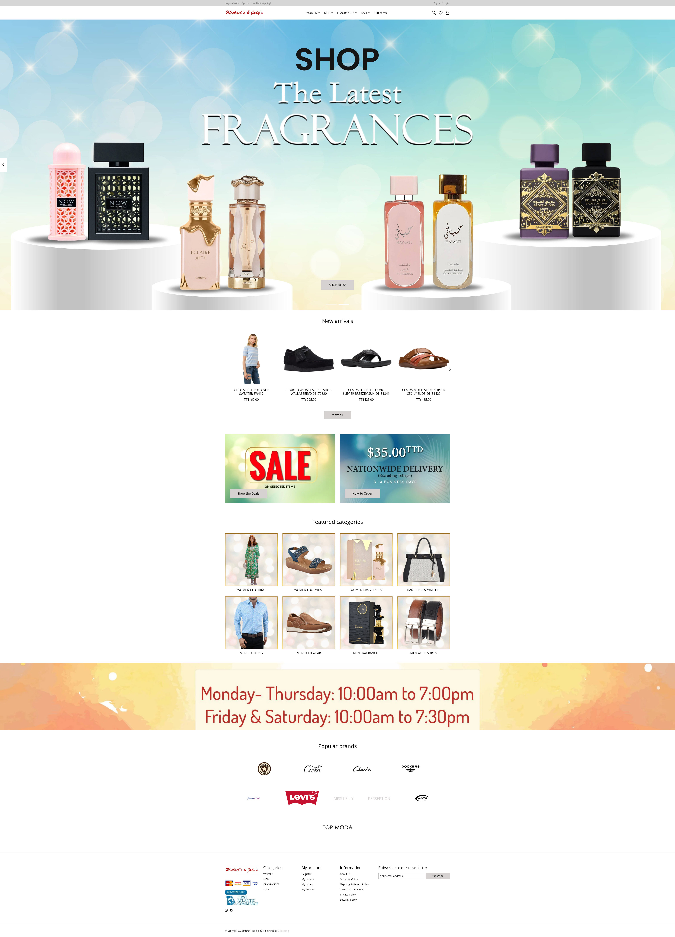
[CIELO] (313, 769)
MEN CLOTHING (251, 653)
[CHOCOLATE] (264, 769)
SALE (266, 889)
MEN (266, 879)
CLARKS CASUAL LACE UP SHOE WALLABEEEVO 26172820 (309, 392)
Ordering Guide (349, 879)
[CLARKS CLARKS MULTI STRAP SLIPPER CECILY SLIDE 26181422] (423, 358)
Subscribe (437, 876)
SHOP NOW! (337, 285)
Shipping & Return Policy (354, 884)
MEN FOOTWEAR (309, 653)
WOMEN (268, 874)
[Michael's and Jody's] (244, 13)
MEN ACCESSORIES (423, 653)
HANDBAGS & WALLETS (423, 590)
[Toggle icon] (433, 13)
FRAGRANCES (271, 884)
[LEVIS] (302, 798)
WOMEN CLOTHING (251, 590)
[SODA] (422, 798)
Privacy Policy (348, 894)
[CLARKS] (362, 769)
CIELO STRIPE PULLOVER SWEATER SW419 (251, 392)
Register (306, 874)
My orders (308, 879)
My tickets (308, 884)
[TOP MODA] (337, 828)
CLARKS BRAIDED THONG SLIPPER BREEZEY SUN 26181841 (366, 392)
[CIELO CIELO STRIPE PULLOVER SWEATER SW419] (251, 358)
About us (345, 874)
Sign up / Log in (441, 3)
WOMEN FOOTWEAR (308, 590)
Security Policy (348, 899)
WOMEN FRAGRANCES (366, 590)
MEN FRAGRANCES (366, 653)
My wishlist (308, 889)
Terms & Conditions (352, 889)
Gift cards (380, 13)
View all (337, 415)
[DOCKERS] (411, 769)
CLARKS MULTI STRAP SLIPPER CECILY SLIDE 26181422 (423, 392)
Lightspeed (283, 930)
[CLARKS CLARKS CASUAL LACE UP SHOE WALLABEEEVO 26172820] (308, 358)
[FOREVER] (253, 798)
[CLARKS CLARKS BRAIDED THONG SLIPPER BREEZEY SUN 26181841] (366, 358)
